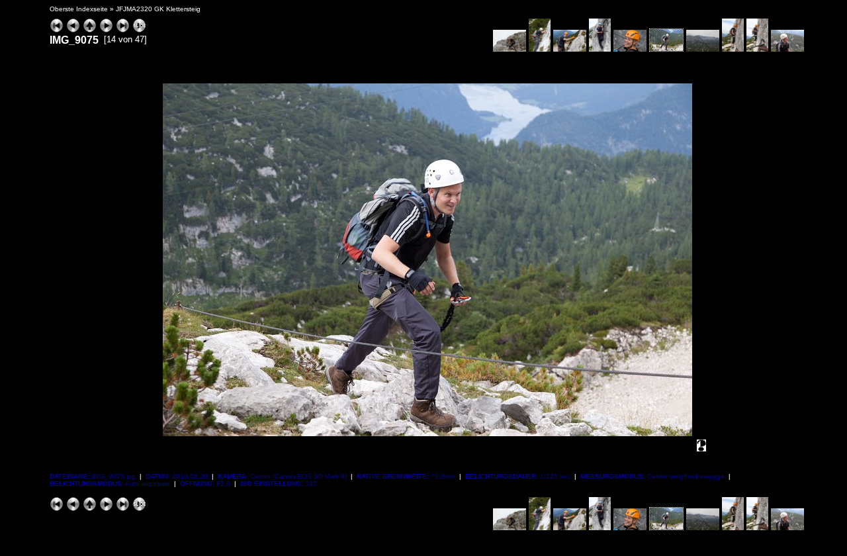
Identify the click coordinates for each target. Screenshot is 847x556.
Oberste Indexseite (79, 9)
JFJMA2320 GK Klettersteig (158, 9)
